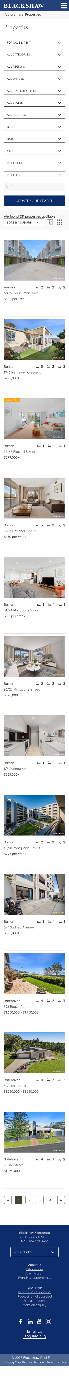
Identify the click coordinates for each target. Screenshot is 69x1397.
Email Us (34, 1331)
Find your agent (34, 1301)
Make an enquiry (34, 1305)
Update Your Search (34, 201)
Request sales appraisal (34, 1292)
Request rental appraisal (34, 1296)
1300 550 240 (34, 1336)
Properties (33, 14)
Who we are (34, 1269)
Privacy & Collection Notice (23, 1362)
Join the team (34, 1273)
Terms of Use (56, 1362)
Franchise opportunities (34, 1277)
